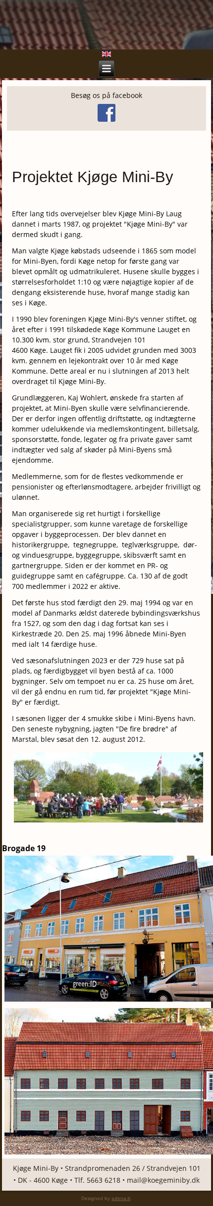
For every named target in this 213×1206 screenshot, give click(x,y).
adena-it (120, 1198)
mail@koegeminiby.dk (163, 1180)
